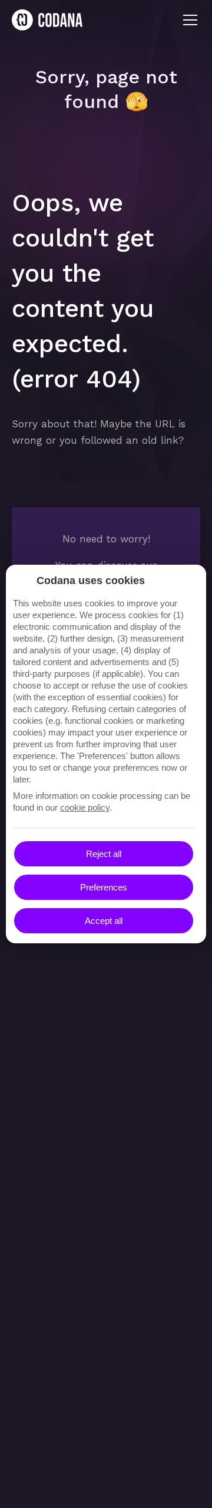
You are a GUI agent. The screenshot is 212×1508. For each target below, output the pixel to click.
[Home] (47, 20)
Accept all (103, 921)
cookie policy (85, 807)
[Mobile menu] (190, 20)
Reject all (103, 854)
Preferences (103, 887)
